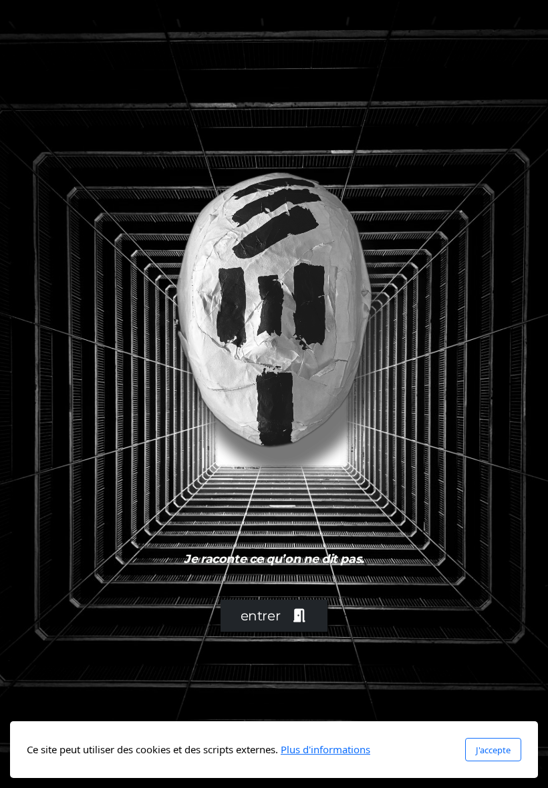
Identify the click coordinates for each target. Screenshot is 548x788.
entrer (261, 616)
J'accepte (493, 750)
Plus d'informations (325, 749)
